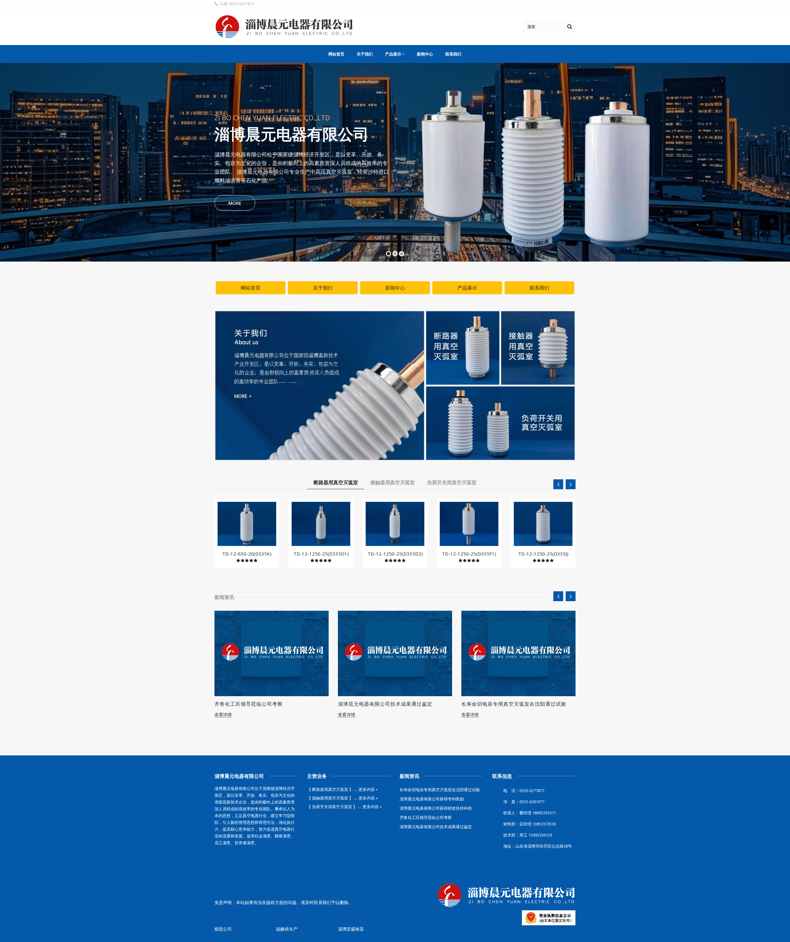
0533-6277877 (241, 3)
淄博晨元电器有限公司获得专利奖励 (503, 703)
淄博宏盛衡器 (351, 929)
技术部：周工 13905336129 (527, 835)
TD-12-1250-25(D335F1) (395, 554)
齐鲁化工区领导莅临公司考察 (426, 817)
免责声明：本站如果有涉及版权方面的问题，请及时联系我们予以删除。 (283, 902)
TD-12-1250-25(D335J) (469, 554)
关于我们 (365, 54)
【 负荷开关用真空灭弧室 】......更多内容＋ (345, 806)
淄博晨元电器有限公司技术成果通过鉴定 (261, 703)
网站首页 (336, 54)
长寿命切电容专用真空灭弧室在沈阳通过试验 (390, 703)
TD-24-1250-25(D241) (543, 554)
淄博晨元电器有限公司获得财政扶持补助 (436, 808)
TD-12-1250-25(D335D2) (321, 554)
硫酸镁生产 (287, 929)
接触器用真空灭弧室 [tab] (392, 482)
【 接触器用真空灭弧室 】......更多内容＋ (343, 798)
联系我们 (453, 54)
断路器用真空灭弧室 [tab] (336, 482)
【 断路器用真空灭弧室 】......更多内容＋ (343, 789)
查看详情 (223, 714)
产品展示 (393, 54)
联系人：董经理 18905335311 (529, 813)
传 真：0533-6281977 (523, 801)
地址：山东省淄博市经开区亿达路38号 (537, 846)
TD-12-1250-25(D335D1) (247, 554)
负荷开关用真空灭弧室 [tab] (451, 482)
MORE (223, 203)
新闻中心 (425, 54)
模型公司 (223, 929)
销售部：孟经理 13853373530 (529, 824)
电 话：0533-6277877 (523, 790)
